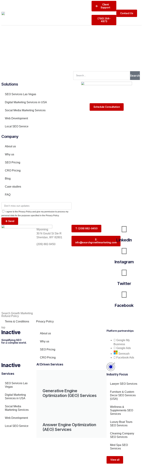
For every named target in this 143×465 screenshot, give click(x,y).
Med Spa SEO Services (119, 446)
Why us (9, 154)
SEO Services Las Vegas (20, 94)
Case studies (13, 186)
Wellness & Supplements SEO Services (121, 410)
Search (135, 75)
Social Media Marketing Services (25, 110)
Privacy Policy (45, 321)
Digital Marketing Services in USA (26, 102)
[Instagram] (124, 251)
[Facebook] (124, 294)
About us (10, 146)
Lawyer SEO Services (123, 383)
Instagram (124, 261)
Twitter (124, 283)
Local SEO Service (16, 126)
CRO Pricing (13, 170)
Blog (8, 178)
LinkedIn (124, 239)
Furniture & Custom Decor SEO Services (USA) (123, 395)
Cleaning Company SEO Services (122, 435)
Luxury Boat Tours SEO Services (121, 423)
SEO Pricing (12, 162)
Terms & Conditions (17, 321)
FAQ (7, 194)
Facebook (124, 305)
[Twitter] (124, 272)
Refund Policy (10, 316)
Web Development (16, 118)
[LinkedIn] (124, 229)
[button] (141, 13)
